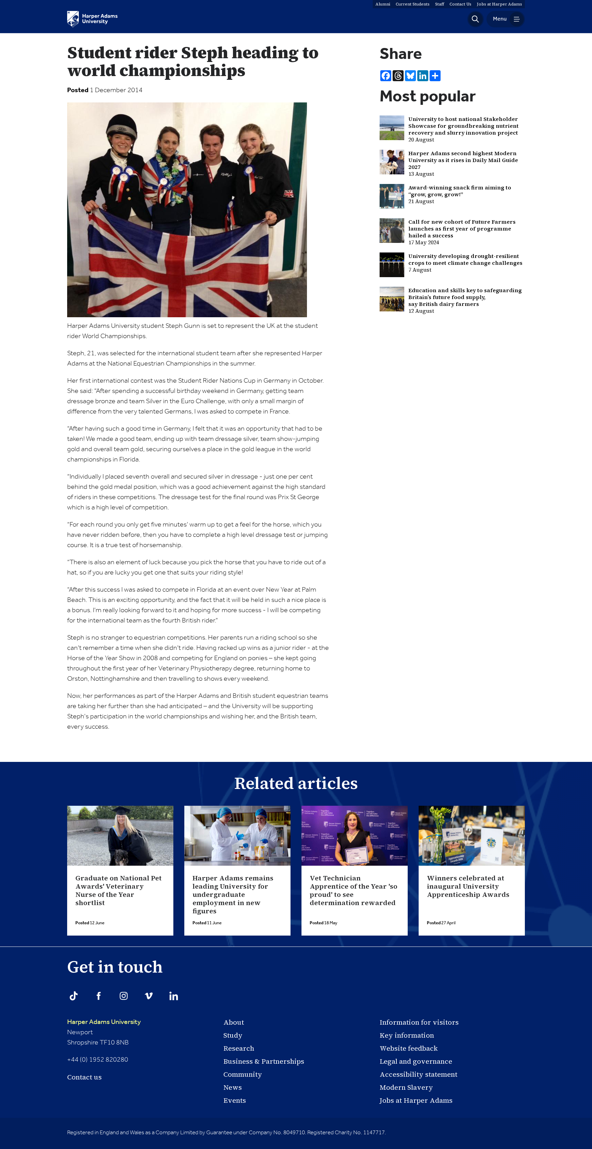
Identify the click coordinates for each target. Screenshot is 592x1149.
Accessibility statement (418, 1074)
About (233, 1022)
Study (233, 1035)
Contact (460, 4)
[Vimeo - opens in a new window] (149, 996)
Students (413, 4)
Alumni (382, 4)
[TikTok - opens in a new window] (74, 996)
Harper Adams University (104, 1022)
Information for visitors (419, 1022)
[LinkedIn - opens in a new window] (174, 996)
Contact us (84, 1077)
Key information (407, 1035)
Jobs (499, 4)
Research (238, 1048)
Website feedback (409, 1048)
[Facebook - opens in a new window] (99, 996)
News (232, 1087)
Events (234, 1100)
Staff (439, 4)
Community (242, 1074)
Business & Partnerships (263, 1061)
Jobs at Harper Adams (416, 1100)
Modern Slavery (406, 1087)
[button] (475, 19)
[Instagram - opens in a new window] (124, 996)
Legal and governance (416, 1061)
